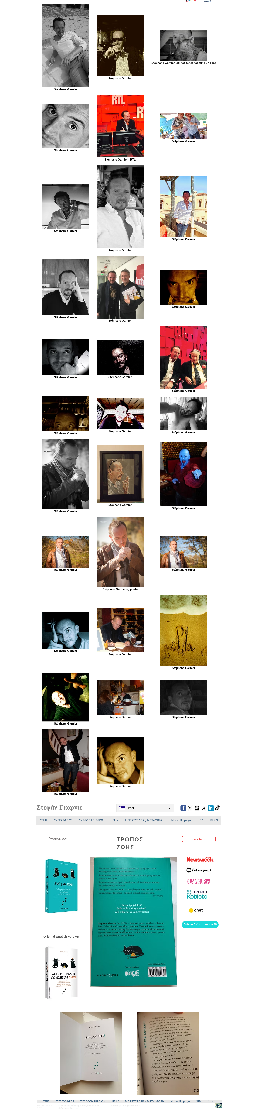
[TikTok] (217, 808)
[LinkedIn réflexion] (211, 808)
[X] (204, 808)
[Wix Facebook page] (183, 808)
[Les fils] (197, 808)
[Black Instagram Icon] (190, 808)
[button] (114, 820)
